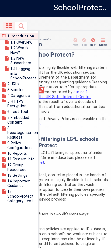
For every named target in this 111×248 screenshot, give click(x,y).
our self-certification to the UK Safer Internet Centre (51, 94)
